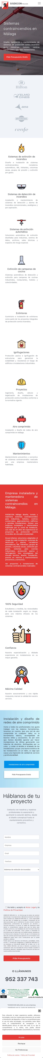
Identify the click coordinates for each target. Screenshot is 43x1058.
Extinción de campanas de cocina (21, 270)
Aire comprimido (21, 426)
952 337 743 (21, 979)
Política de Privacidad (28, 1055)
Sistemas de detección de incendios (21, 195)
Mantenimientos (21, 453)
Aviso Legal (31, 907)
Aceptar (21, 1037)
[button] (39, 1011)
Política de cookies (13, 1055)
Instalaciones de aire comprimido (21, 764)
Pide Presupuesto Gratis (17, 57)
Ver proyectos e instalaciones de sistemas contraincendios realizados (21, 565)
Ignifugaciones (21, 352)
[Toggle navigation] (39, 3)
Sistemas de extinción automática (21, 230)
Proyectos (21, 389)
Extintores (21, 313)
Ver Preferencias (21, 1050)
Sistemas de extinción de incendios (21, 158)
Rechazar (21, 1044)
